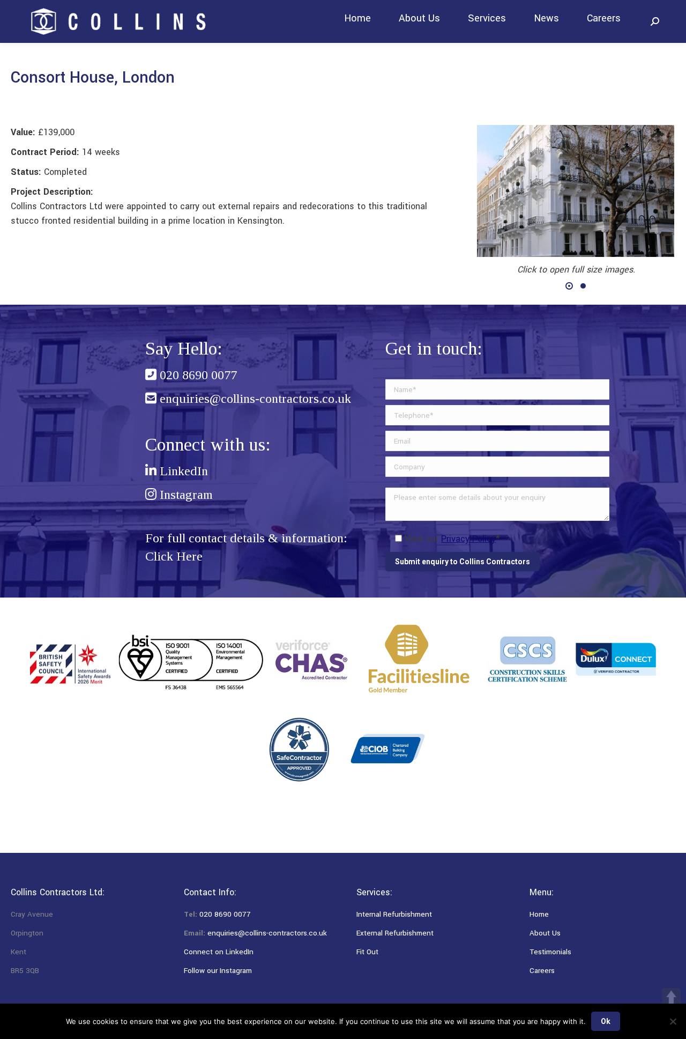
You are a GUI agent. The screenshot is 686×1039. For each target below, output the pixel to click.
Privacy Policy (468, 539)
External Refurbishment (395, 933)
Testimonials (550, 952)
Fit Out (367, 952)
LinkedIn (182, 471)
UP (671, 997)
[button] (569, 286)
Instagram (184, 495)
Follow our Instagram (218, 971)
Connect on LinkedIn (218, 952)
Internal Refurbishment (394, 914)
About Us (545, 933)
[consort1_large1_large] (575, 191)
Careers (542, 971)
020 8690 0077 (196, 375)
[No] (672, 1021)
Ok (605, 1021)
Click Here (174, 556)
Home (539, 914)
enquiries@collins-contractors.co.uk (253, 399)
